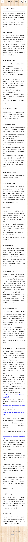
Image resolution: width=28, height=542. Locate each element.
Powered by (12, 534)
